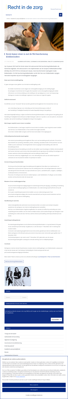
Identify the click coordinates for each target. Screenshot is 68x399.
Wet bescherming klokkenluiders (14, 261)
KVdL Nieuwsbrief (9, 346)
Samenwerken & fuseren (11, 355)
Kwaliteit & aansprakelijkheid (18, 18)
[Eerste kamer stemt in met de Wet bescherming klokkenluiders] (34, 36)
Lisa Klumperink (42, 257)
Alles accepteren (34, 385)
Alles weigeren (34, 390)
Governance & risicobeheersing (39, 61)
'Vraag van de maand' (10, 333)
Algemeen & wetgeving (24, 61)
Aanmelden (55, 320)
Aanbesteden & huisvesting (12, 337)
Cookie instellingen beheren (34, 395)
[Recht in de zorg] (34, 6)
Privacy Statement (20, 376)
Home (8, 18)
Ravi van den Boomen (54, 257)
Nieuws (6, 352)
